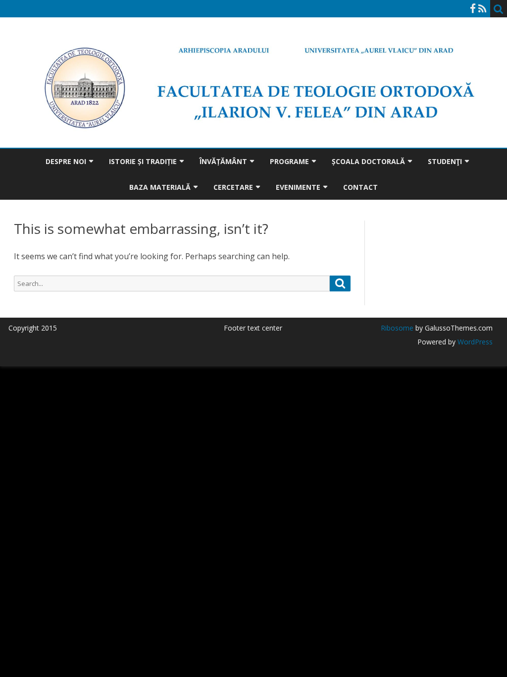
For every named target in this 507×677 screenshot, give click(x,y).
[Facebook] (473, 8)
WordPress (474, 341)
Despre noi (66, 161)
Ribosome (397, 328)
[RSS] (482, 8)
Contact (360, 187)
